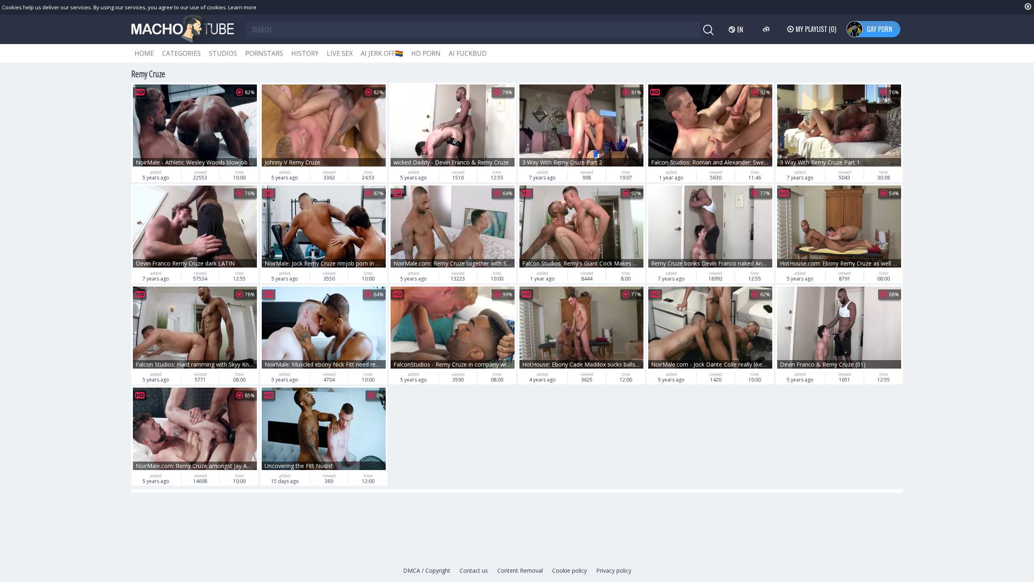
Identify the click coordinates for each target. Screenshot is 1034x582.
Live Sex (340, 53)
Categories (181, 53)
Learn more (242, 7)
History (305, 53)
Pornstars (264, 53)
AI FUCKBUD (468, 53)
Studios (223, 53)
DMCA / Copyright (426, 570)
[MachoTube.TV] (182, 29)
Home (144, 53)
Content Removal (520, 570)
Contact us (474, 570)
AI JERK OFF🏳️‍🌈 (382, 53)
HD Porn (426, 53)
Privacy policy (613, 570)
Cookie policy (569, 570)
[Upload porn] (767, 29)
